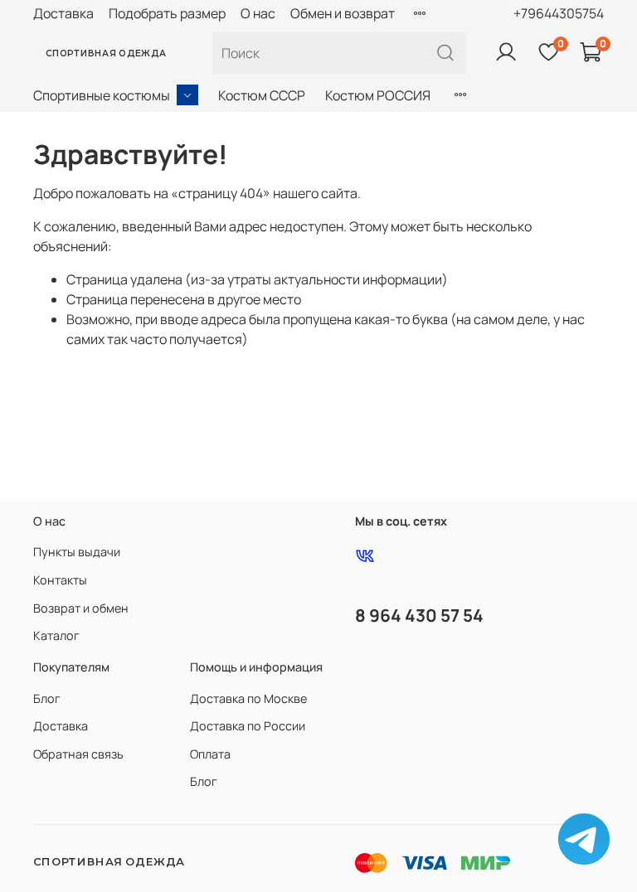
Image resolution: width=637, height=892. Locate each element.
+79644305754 (558, 13)
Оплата (210, 754)
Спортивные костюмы (101, 95)
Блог (47, 698)
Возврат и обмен (81, 608)
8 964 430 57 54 (419, 615)
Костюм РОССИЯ (377, 95)
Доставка (63, 13)
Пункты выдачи (76, 552)
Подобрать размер (167, 13)
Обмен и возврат (342, 13)
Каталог (56, 635)
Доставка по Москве (248, 698)
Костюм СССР (261, 95)
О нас (258, 13)
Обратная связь (78, 754)
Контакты (60, 580)
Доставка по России (247, 726)
